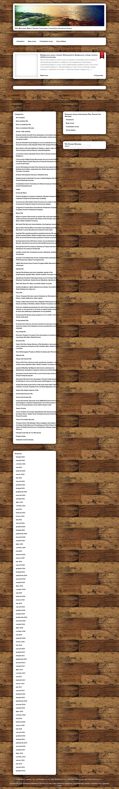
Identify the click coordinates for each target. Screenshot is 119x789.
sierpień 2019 (20, 582)
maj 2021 (19, 509)
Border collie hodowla (23, 131)
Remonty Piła (20, 341)
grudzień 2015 (20, 736)
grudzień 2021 (20, 485)
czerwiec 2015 (20, 757)
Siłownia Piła (20, 355)
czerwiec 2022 (20, 464)
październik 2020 (21, 533)
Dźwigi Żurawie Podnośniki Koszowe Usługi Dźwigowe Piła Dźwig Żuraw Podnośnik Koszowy (37, 179)
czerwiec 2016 (20, 715)
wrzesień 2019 (20, 579)
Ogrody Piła (20, 269)
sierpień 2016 (20, 708)
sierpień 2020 (20, 540)
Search (67, 146)
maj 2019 (19, 593)
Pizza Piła (19, 292)
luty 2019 (19, 603)
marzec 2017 (20, 683)
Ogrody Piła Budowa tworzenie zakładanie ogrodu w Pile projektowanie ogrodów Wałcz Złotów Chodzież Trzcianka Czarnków (38, 273)
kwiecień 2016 (20, 722)
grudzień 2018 (20, 610)
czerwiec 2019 (20, 589)
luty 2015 (19, 764)
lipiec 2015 (19, 753)
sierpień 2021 (20, 499)
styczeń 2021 (20, 523)
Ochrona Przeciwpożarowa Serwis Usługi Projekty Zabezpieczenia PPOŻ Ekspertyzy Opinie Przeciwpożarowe (38, 259)
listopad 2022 (20, 457)
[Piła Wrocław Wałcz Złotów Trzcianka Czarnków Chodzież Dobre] (59, 25)
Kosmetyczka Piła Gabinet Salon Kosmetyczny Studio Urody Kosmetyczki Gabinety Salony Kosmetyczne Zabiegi (36, 203)
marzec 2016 (20, 725)
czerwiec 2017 (20, 673)
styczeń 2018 (20, 649)
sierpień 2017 (20, 666)
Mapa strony (32, 41)
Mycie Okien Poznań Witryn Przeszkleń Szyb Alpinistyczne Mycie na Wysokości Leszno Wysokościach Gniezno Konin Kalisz (38, 229)
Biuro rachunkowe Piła (23, 124)
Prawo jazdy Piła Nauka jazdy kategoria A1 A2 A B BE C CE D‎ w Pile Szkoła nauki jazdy (38, 316)
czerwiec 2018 (20, 631)
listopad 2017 (20, 656)
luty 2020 (19, 561)
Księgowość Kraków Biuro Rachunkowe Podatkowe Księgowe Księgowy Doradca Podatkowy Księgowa (36, 208)
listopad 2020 (20, 530)
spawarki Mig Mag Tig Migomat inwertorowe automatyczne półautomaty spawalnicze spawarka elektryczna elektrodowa (36, 369)
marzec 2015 (20, 760)
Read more (44, 75)
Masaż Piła (19, 213)
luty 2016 (19, 729)
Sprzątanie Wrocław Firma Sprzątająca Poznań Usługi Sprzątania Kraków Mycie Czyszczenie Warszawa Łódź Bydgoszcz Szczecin (37, 380)
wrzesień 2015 (20, 746)
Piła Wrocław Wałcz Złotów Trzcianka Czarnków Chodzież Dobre (43, 28)
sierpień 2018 (20, 624)
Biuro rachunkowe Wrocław (25, 128)
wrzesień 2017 (20, 662)
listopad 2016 (20, 697)
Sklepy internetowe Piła (23, 359)
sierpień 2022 (20, 460)
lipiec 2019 (19, 586)
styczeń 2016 (20, 732)
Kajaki (18, 189)
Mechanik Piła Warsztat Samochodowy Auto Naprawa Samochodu (38, 224)
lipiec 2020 (19, 544)
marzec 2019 (20, 600)
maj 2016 (19, 718)
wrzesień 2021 (20, 495)
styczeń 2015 (20, 767)
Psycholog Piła (21, 331)
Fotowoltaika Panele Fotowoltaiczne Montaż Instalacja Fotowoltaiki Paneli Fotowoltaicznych (38, 185)
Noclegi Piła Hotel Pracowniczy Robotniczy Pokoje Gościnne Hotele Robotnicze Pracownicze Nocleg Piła (38, 248)
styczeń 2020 (20, 565)
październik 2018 (21, 617)
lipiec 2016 (19, 711)
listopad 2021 (20, 488)
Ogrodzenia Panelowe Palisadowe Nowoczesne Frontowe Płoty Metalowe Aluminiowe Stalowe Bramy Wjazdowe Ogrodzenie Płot (37, 279)
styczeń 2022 (20, 481)
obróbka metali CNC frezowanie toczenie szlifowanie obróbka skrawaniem (36, 253)
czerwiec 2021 (20, 506)
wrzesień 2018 (20, 621)
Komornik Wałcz (21, 193)
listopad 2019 (20, 572)
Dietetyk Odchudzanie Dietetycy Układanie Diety (32, 175)
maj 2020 (19, 551)
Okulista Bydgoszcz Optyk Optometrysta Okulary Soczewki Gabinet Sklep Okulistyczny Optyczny (38, 288)
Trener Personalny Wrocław (25, 419)
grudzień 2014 (20, 771)
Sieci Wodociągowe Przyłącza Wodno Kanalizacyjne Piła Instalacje (38, 352)
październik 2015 (21, 743)
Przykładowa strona (46, 41)
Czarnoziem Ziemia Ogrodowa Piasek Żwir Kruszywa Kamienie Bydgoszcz (36, 155)
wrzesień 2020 (20, 537)
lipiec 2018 (19, 628)
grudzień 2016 (20, 694)
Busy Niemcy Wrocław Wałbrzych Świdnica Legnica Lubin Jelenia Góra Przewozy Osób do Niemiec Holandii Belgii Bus (37, 149)
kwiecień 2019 (20, 596)
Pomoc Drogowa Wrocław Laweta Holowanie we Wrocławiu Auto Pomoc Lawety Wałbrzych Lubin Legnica (37, 297)
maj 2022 (19, 467)
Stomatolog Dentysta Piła (24, 394)
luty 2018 (19, 645)
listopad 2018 (20, 614)
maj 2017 (19, 676)
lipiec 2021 (19, 502)
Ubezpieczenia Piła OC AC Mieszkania (28, 433)
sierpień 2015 (20, 750)
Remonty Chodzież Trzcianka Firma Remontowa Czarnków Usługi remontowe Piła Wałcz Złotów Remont (37, 336)
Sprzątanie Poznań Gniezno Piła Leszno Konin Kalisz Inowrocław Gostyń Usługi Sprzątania (37, 374)
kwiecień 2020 (20, 554)
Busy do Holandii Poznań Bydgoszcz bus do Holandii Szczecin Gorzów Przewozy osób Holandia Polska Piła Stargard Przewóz (36, 144)
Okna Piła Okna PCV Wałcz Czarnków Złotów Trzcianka (34, 283)
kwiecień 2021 (20, 513)
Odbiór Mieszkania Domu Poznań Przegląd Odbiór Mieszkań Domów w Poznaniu (38, 264)
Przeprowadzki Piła (22, 320)
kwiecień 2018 (20, 638)
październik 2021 (21, 492)
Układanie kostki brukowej (24, 440)
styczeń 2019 (20, 607)
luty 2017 (19, 687)
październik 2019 (21, 575)
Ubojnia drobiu (20, 436)
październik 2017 (21, 659)
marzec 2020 (20, 558)
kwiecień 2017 (20, 680)
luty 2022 (19, 478)
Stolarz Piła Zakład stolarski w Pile (27, 390)
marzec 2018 (20, 642)
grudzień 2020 (20, 527)
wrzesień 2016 (20, 704)
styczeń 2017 (20, 690)
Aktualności (20, 41)
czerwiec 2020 (20, 547)
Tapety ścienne (21, 408)
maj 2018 (19, 635)
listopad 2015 (20, 739)
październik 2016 (21, 701)
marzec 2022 (20, 474)
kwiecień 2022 (20, 471)
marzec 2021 (20, 516)
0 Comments (98, 75)
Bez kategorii (20, 117)
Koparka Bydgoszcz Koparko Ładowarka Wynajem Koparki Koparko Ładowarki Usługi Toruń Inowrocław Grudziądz (38, 197)
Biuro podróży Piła (22, 121)
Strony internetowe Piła (23, 397)
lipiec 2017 (19, 669)
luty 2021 (19, 520)
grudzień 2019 (20, 568)
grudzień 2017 (20, 652)
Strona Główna (61, 41)
